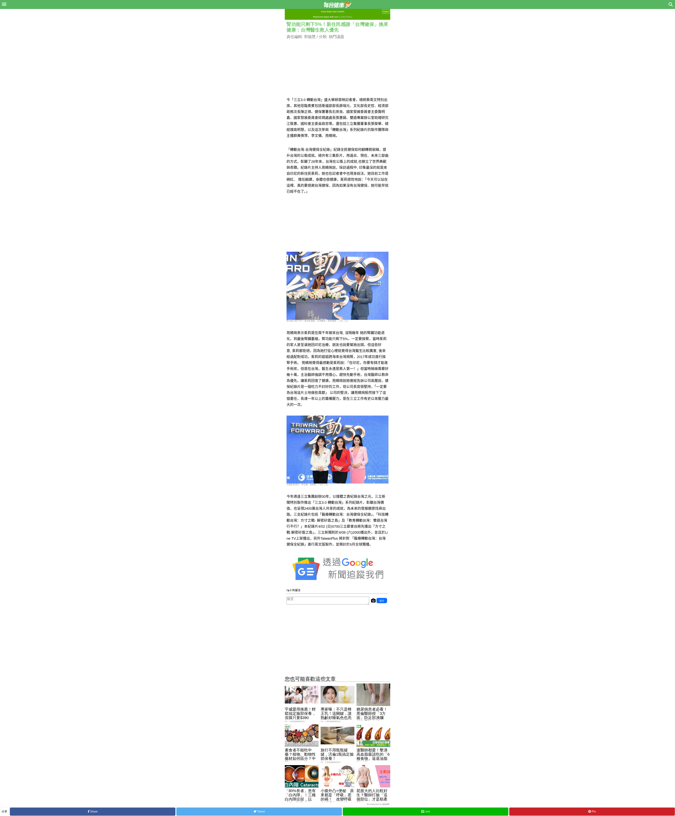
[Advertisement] (337, 64)
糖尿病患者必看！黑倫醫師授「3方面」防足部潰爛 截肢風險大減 (371, 715)
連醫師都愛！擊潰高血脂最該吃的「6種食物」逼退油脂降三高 (373, 756)
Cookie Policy (345, 17)
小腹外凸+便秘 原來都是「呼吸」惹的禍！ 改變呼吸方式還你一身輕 (337, 797)
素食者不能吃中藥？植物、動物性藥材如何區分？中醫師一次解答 (300, 756)
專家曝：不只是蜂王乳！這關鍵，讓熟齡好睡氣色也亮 (336, 713)
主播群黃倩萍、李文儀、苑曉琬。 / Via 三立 (307, 485)
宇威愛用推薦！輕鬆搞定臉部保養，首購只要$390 (300, 713)
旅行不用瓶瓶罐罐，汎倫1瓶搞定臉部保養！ (337, 754)
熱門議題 (336, 36)
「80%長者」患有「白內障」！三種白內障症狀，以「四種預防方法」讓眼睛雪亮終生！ (300, 799)
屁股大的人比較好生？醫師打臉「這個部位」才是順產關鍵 (371, 797)
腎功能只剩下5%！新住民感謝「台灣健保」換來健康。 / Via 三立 (317, 321)
